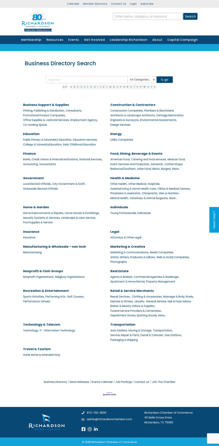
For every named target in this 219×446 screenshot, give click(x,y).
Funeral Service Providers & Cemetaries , (136, 311)
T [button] (134, 86)
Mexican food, (176, 159)
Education (31, 134)
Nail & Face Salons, (179, 301)
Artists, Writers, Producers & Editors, (132, 257)
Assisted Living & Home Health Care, (133, 188)
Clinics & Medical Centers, (174, 188)
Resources (54, 40)
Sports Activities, (33, 296)
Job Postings (123, 382)
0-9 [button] (65, 86)
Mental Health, (119, 198)
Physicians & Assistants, (125, 193)
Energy (116, 134)
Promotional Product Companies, (44, 115)
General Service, (156, 301)
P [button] (120, 86)
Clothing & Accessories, (147, 296)
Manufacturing (32, 252)
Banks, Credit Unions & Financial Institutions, (50, 159)
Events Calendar (102, 382)
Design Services (120, 125)
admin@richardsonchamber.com (109, 419)
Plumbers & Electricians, (159, 110)
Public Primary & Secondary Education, (47, 139)
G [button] (91, 86)
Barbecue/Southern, (123, 169)
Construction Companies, (126, 110)
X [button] (148, 86)
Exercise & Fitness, (121, 301)
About (157, 40)
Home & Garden (36, 207)
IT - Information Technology (57, 330)
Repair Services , (120, 296)
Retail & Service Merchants (132, 291)
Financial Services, (90, 159)
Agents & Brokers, (121, 277)
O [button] (117, 86)
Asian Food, (144, 169)
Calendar (73, 3)
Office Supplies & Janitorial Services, (46, 120)
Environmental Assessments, (158, 120)
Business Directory (55, 382)
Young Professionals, (123, 213)
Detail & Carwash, (152, 335)
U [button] (137, 86)
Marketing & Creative (127, 246)
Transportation (122, 324)
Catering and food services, (149, 159)
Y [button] (151, 86)
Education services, (85, 139)
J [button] (100, 86)
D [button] (81, 86)
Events (73, 40)
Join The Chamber (163, 382)
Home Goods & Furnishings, (82, 213)
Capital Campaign (182, 40)
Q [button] (124, 86)
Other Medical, (137, 184)
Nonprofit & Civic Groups (43, 271)
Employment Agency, (84, 120)
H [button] (94, 86)
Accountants (47, 164)
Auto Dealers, (118, 330)
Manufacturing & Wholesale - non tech (54, 246)
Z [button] (154, 86)
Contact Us (118, 3)
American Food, (120, 159)
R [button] (127, 86)
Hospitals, (154, 184)
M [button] (110, 86)
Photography (118, 262)
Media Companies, (162, 252)
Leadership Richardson (128, 40)
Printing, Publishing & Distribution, (44, 110)
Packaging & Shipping (124, 340)
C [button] (78, 86)
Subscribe (147, 3)
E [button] (84, 86)
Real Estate (119, 271)
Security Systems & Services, (41, 218)
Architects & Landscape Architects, (132, 115)
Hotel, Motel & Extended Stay (41, 355)
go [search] (166, 79)
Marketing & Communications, (129, 252)
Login (133, 3)
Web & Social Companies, (172, 257)
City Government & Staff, (68, 184)
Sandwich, (157, 164)
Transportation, (163, 330)
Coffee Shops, (174, 164)
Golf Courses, (75, 296)
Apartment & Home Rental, (127, 281)
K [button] (103, 86)
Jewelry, (139, 301)
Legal (114, 232)
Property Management (160, 281)
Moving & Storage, (140, 330)
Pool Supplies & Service (38, 222)
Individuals (119, 207)
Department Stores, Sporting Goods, (133, 315)
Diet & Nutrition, (169, 193)
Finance (29, 153)
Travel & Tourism (37, 349)
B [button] (74, 86)
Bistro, (156, 169)
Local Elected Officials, (37, 184)
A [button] (71, 86)
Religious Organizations (70, 277)
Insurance (31, 232)
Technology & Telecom (41, 324)
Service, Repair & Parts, (125, 335)
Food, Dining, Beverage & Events (136, 153)
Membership (31, 40)
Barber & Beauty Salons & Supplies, (132, 306)
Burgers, (166, 169)
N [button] (114, 86)
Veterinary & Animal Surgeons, (149, 198)
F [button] (87, 86)
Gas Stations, (173, 335)
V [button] (140, 86)
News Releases (79, 382)
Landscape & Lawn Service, (78, 218)
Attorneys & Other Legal (125, 237)
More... (176, 169)
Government (33, 178)
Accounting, (30, 164)
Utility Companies (121, 139)
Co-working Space (35, 125)
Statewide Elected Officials (40, 188)
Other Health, (118, 184)
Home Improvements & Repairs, (43, 213)
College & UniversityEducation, (42, 144)
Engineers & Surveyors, (124, 120)
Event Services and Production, (130, 164)
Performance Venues (36, 301)
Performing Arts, (56, 296)
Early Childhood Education (79, 144)
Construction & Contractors (132, 105)
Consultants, (74, 110)
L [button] (106, 86)
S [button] (131, 86)
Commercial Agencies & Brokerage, (156, 277)
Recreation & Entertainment (46, 291)
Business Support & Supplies (46, 105)
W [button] (144, 86)
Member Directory (95, 3)
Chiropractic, (150, 193)
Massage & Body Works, (178, 296)
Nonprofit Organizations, (38, 277)
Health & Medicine (125, 178)
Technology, (31, 330)
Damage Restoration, (170, 115)
